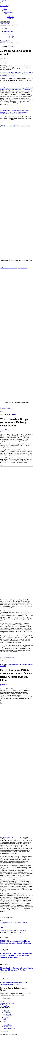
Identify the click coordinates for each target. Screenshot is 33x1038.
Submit (2, 1001)
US (5, 666)
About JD (9, 15)
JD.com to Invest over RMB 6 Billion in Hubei (13, 930)
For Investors (7, 1026)
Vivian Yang (3, 684)
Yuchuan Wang (4, 430)
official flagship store (8, 837)
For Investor (10, 17)
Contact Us (10, 18)
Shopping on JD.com (9, 1028)
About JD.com (8, 1025)
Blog (5, 10)
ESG (5, 1019)
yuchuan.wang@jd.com (7, 657)
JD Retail (6, 1011)
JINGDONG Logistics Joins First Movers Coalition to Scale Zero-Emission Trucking (15, 942)
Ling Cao (2, 58)
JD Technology (8, 1014)
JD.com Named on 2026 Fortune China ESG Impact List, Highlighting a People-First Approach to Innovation (16, 955)
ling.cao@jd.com (5, 408)
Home (5, 9)
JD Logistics (11, 46)
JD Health (6, 1017)
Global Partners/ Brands (15, 664)
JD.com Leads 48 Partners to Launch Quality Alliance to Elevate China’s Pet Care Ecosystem (16, 970)
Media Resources (8, 12)
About (5, 13)
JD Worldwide (8, 1015)
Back (1, 927)
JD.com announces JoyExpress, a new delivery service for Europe (13, 983)
